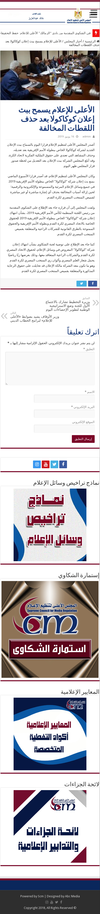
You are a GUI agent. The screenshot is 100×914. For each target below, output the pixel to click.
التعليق (89, 349)
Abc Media (72, 896)
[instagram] (37, 464)
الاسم (90, 392)
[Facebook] (63, 464)
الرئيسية (91, 41)
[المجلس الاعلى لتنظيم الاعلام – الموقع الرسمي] (50, 12)
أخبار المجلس (73, 41)
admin (87, 136)
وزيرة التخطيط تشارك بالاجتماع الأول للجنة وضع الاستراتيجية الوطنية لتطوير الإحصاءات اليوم (68, 304)
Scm (41, 896)
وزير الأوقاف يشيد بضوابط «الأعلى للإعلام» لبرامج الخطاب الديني (34, 316)
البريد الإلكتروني (83, 407)
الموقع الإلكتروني (83, 422)
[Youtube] (46, 464)
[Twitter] (54, 464)
